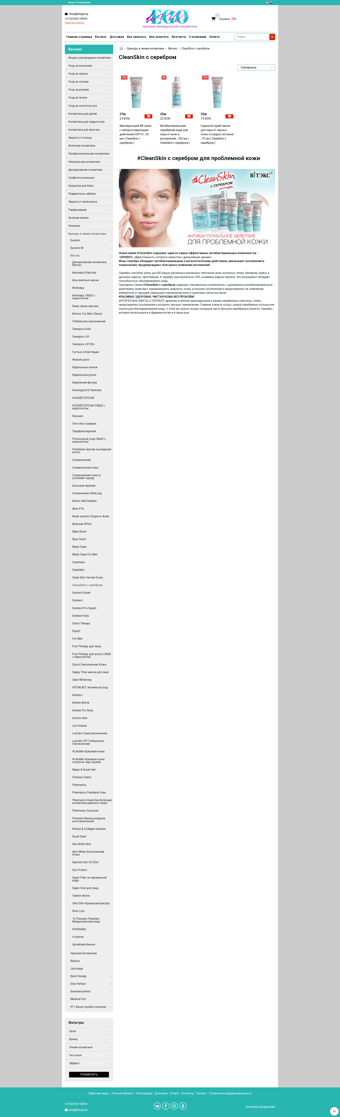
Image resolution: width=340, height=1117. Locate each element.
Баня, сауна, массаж (85, 306)
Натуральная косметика (84, 161)
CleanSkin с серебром (87, 585)
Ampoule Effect (82, 524)
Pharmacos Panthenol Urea (89, 792)
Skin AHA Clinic (81, 844)
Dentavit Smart (81, 592)
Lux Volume (79, 725)
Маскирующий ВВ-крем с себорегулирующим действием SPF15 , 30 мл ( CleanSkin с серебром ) (135, 134)
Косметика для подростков (86, 121)
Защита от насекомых (82, 201)
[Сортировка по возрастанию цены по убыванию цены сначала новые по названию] (256, 67)
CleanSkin (78, 570)
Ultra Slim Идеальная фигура (90, 903)
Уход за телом (77, 97)
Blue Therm (79, 539)
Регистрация (144, 1093)
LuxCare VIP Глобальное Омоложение (88, 742)
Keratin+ (77, 695)
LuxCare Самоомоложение (89, 733)
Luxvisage (76, 968)
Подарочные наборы (82, 193)
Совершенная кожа (85, 467)
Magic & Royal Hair (84, 769)
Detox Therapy (81, 623)
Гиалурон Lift (80, 336)
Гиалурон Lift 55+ (83, 344)
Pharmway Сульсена (85, 810)
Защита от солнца (80, 137)
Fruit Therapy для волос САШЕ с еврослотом (91, 655)
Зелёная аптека (78, 217)
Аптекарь (78, 287)
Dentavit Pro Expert (84, 608)
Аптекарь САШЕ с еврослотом (83, 297)
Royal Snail (79, 836)
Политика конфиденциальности (230, 1093)
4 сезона (78, 936)
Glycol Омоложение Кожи (89, 664)
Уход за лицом (78, 73)
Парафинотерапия (84, 431)
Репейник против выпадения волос (91, 451)
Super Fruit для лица (85, 888)
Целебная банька (83, 944)
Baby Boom (79, 531)
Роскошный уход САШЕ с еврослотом (89, 440)
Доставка (117, 36)
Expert (76, 631)
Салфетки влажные (81, 177)
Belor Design (78, 976)
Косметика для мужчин (84, 129)
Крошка (77, 416)
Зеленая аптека (80, 991)
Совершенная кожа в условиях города (86, 476)
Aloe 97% (78, 508)
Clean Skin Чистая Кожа (87, 577)
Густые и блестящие (85, 352)
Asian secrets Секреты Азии (90, 516)
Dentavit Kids (80, 615)
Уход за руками (78, 89)
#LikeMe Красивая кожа (88, 751)
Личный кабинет (122, 1093)
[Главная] (121, 48)
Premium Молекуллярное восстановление (88, 820)
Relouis (75, 961)
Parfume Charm (81, 777)
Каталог (101, 36)
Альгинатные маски (85, 280)
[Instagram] (174, 1106)
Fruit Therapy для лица (86, 646)
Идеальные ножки (84, 367)
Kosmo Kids (79, 718)
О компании (197, 36)
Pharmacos (79, 785)
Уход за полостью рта (82, 105)
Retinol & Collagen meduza (89, 829)
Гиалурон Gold (81, 329)
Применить (89, 1074)
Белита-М (76, 248)
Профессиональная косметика (88, 153)
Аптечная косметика (81, 145)
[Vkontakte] (157, 1106)
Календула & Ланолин (86, 390)
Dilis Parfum (78, 983)
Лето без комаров (84, 423)
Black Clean (79, 546)
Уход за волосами (80, 65)
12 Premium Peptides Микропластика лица (86, 920)
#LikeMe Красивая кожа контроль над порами (88, 760)
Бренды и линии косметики (145, 48)
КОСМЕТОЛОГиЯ (83, 398)
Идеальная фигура (84, 382)
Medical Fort (78, 999)
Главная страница (79, 36)
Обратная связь (99, 1093)
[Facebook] (165, 1106)
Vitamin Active (81, 895)
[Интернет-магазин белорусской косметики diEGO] (170, 18)
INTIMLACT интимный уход (90, 687)
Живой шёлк (80, 359)
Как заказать (136, 36)
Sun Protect (79, 870)
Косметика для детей (82, 113)
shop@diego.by (78, 14)
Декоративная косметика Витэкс (89, 263)
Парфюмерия (77, 209)
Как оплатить (159, 36)
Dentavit (77, 600)
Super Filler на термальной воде (89, 879)
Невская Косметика (83, 953)
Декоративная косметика (85, 169)
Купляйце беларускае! (260, 1106)
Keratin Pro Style (82, 710)
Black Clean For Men (85, 554)
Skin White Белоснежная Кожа (88, 853)
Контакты (179, 36)
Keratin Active (80, 702)
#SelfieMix (79, 929)
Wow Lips (78, 911)
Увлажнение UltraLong (87, 493)
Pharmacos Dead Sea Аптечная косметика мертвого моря (92, 801)
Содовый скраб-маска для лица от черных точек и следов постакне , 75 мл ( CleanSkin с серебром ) (217, 134)
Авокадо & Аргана (84, 272)
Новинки (74, 225)
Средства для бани (80, 185)
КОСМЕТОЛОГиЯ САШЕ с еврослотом (88, 407)
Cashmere (78, 562)
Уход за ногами (78, 81)
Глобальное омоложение (89, 321)
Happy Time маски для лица (90, 672)
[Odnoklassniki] (182, 1106)
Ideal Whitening (81, 679)
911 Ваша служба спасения (88, 1007)
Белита (75, 240)
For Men (77, 638)
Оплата (214, 36)
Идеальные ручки (84, 375)
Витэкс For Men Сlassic (87, 313)
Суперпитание (81, 460)
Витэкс (172, 48)
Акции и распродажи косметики (89, 57)
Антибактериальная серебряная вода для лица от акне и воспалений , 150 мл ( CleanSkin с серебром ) (175, 134)
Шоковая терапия (83, 485)
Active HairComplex (84, 501)
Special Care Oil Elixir (85, 862)
